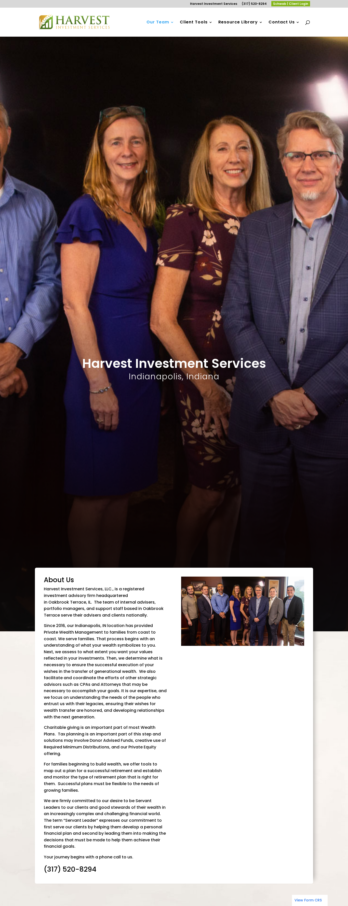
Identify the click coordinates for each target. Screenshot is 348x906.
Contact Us (282, 22)
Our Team (157, 22)
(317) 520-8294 (254, 4)
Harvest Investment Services (213, 4)
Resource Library (238, 22)
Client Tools (194, 22)
